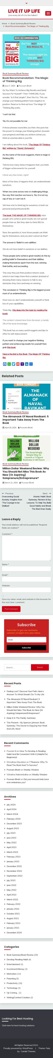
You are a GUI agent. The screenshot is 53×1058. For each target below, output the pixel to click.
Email (5, 575)
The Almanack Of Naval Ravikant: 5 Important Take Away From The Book (26, 420)
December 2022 (14, 866)
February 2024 (13, 818)
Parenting (11, 978)
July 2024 (11, 804)
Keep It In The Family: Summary (21, 718)
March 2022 (12, 899)
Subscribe (26, 647)
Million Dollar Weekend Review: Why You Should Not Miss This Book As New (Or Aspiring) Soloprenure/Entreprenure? (26, 473)
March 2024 (12, 814)
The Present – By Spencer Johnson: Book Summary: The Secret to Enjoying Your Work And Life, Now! (27, 725)
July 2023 (11, 833)
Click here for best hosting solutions (18, 1025)
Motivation (12, 973)
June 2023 (11, 837)
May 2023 (11, 842)
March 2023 (12, 852)
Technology (12, 988)
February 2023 (13, 856)
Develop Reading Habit (17, 959)
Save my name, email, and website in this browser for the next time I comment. (26, 601)
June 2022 (11, 885)
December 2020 (14, 932)
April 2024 (11, 809)
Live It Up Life (24, 11)
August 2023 (13, 828)
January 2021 (13, 927)
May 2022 (11, 890)
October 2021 (13, 913)
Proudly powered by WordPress (18, 1048)
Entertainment (13, 964)
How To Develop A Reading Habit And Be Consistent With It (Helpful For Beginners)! (27, 754)
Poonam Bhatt (25, 86)
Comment (7, 534)
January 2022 (13, 909)
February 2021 (13, 923)
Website (6, 585)
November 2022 (14, 871)
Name (5, 564)
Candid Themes (28, 1051)
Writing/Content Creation (18, 997)
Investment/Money (15, 969)
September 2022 (15, 875)
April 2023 (11, 847)
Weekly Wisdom (31, 769)
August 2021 (13, 918)
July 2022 (11, 880)
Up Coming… (12, 992)
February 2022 (13, 904)
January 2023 (13, 861)
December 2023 (14, 823)
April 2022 (11, 894)
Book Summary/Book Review (16, 73)
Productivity (12, 983)
